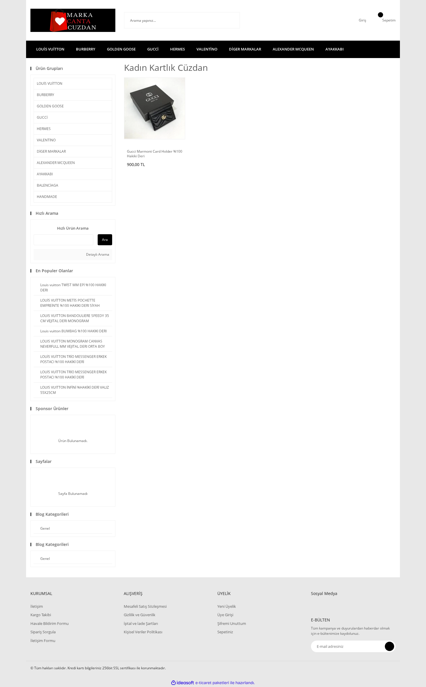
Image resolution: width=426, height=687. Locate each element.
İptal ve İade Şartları (141, 623)
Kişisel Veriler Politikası (143, 631)
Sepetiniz (225, 631)
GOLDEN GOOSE (50, 106)
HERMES (44, 128)
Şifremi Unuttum (231, 623)
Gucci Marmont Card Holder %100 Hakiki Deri (154, 153)
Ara (105, 239)
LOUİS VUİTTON (49, 83)
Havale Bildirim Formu (49, 623)
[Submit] (389, 646)
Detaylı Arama (97, 254)
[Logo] (73, 20)
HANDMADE (47, 196)
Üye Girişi (225, 614)
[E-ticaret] (212, 682)
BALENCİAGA (47, 185)
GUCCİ (42, 117)
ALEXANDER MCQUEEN (56, 162)
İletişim (36, 606)
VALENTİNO (46, 140)
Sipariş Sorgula (43, 631)
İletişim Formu (42, 640)
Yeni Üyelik (226, 606)
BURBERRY (45, 94)
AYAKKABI (45, 174)
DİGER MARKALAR (51, 151)
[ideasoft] (182, 683)
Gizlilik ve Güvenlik (139, 614)
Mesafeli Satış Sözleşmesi (145, 606)
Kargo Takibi (40, 614)
